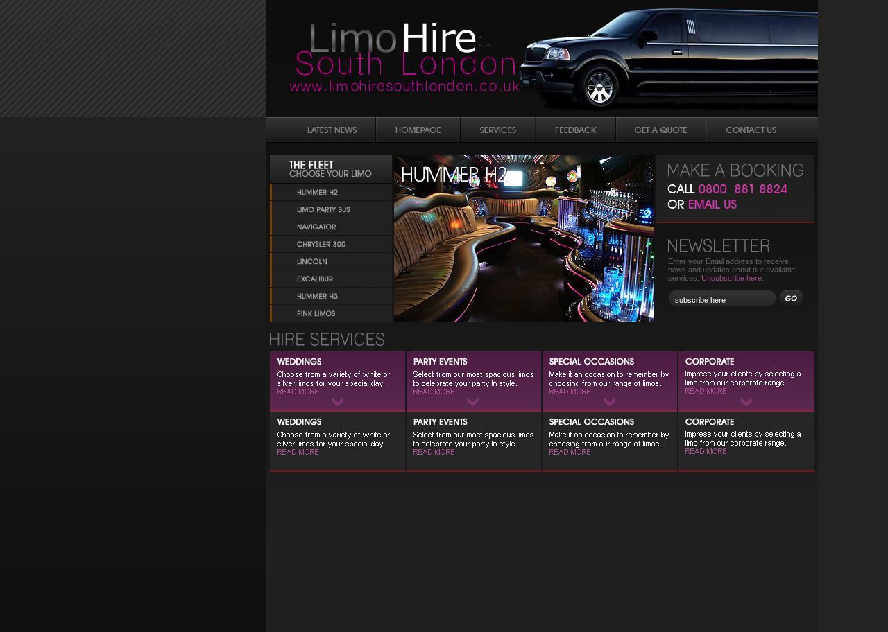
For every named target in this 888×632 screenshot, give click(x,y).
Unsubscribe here (731, 278)
